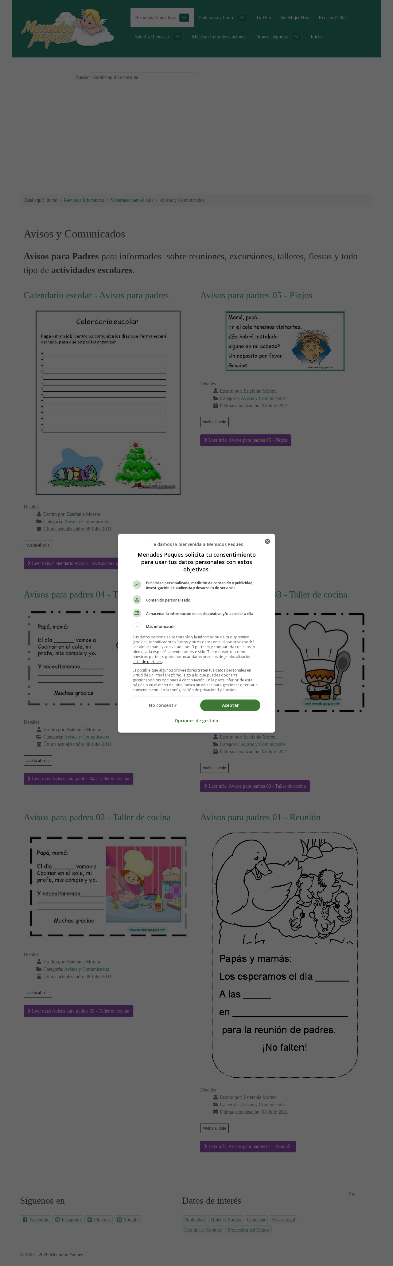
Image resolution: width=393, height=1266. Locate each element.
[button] (196, 626)
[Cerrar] (267, 541)
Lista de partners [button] (147, 661)
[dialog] (196, 633)
